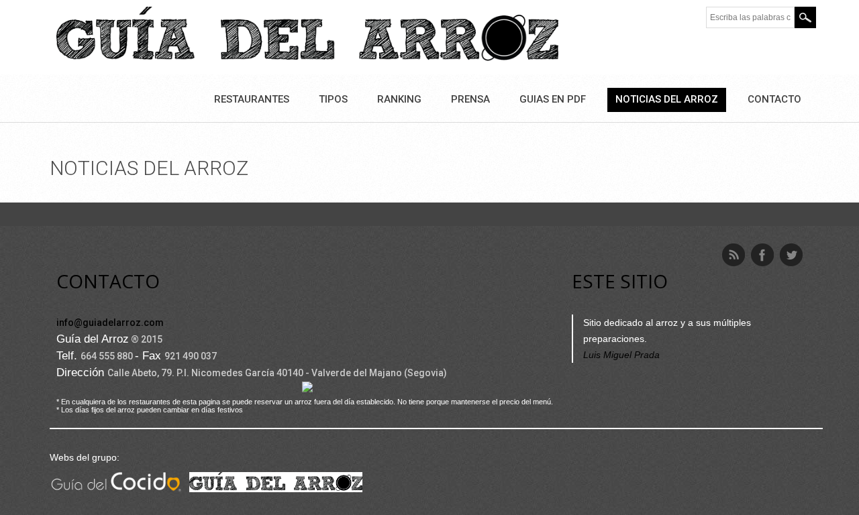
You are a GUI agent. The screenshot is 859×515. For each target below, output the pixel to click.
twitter (791, 254)
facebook (762, 254)
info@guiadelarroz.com (110, 322)
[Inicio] (307, 36)
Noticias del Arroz (666, 99)
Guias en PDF (552, 99)
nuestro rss (733, 254)
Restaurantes (251, 99)
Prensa (470, 99)
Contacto (774, 99)
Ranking (399, 99)
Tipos (333, 99)
